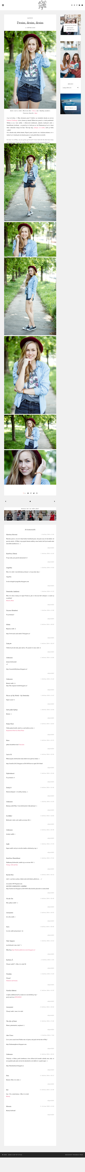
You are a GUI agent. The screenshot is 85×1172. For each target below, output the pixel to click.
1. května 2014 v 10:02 (47, 624)
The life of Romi (11, 1021)
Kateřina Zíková (11, 554)
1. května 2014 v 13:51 (47, 801)
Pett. (7, 1076)
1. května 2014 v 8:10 (47, 534)
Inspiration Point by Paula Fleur (15, 730)
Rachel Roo (9, 875)
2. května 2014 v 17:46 (47, 1021)
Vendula (9, 974)
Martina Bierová (11, 534)
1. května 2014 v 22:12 (47, 941)
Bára (7, 740)
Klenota (8, 1106)
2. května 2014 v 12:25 (47, 990)
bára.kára (21, 744)
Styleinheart (10, 773)
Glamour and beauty (12, 980)
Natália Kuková (11, 990)
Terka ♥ (8, 643)
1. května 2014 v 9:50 (47, 610)
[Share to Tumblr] (36, 493)
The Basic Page (77, 1155)
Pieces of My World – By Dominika (17, 695)
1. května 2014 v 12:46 (47, 773)
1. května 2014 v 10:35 (47, 643)
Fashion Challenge (12, 120)
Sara (7, 927)
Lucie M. (9, 754)
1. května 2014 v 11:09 (47, 657)
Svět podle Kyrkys (12, 710)
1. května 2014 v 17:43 (47, 858)
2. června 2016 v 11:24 (47, 1106)
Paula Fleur (10, 724)
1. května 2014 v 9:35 (47, 591)
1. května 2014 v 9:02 (47, 567)
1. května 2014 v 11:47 (47, 695)
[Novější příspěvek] (5, 501)
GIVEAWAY (18, 997)
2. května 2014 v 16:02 (47, 1007)
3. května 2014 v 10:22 (47, 1054)
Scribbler (9, 816)
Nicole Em (9, 898)
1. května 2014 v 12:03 (47, 723)
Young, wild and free (12, 865)
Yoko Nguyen (10, 941)
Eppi (36, 113)
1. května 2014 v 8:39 (47, 553)
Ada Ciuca (9, 1035)
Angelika (9, 568)
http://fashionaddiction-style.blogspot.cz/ (23, 950)
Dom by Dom (10, 600)
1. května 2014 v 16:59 (47, 830)
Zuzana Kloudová (12, 610)
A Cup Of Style (17, 1155)
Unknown (9, 658)
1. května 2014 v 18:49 (47, 898)
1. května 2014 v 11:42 (47, 679)
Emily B (8, 788)
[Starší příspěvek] (54, 501)
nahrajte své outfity (39, 127)
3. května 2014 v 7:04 (47, 1035)
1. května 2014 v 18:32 (47, 874)
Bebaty (8, 1096)
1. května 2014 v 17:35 (47, 844)
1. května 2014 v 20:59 (47, 926)
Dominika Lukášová (12, 591)
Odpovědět (50, 548)
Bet (7, 1090)
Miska (8, 624)
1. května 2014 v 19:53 (47, 912)
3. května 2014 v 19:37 (47, 1075)
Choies (34, 111)
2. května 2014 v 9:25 (47, 974)
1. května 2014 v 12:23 (47, 740)
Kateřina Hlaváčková (13, 858)
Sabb (7, 844)
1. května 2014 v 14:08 (47, 815)
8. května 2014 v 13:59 (47, 1089)
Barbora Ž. (9, 960)
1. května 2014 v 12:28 (47, 754)
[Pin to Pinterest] (28, 493)
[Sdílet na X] (33, 493)
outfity (30, 18)
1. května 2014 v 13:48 (47, 787)
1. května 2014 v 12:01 (47, 709)
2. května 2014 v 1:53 (47, 959)
